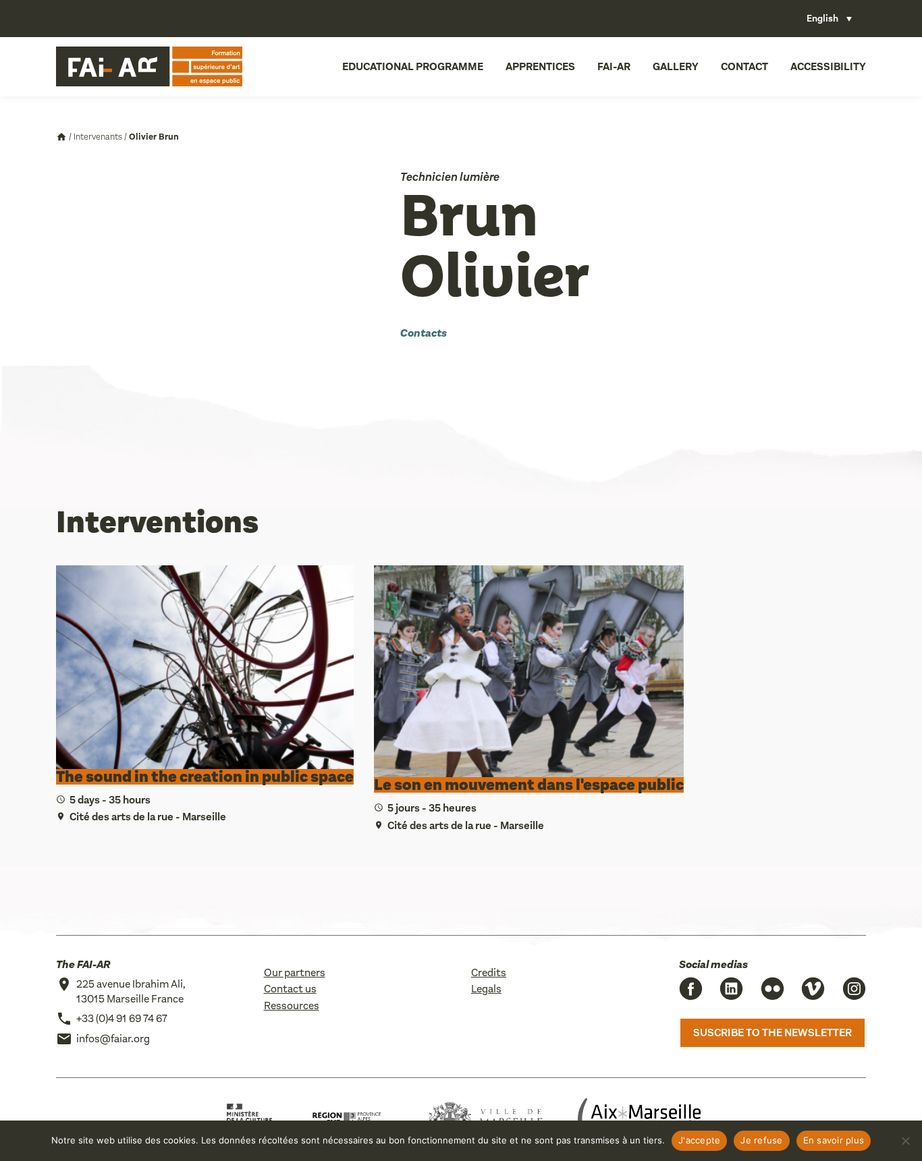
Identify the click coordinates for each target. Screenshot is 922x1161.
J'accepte (699, 1140)
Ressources (291, 1005)
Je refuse (761, 1140)
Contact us (290, 989)
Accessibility (828, 66)
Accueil (61, 137)
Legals (486, 989)
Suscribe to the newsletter (772, 1032)
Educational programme (412, 66)
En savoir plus (834, 1140)
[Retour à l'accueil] (149, 67)
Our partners (294, 972)
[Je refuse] (905, 1141)
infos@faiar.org (113, 1038)
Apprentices (540, 66)
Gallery (676, 66)
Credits (488, 972)
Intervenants (98, 136)
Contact (744, 66)
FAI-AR (613, 66)
